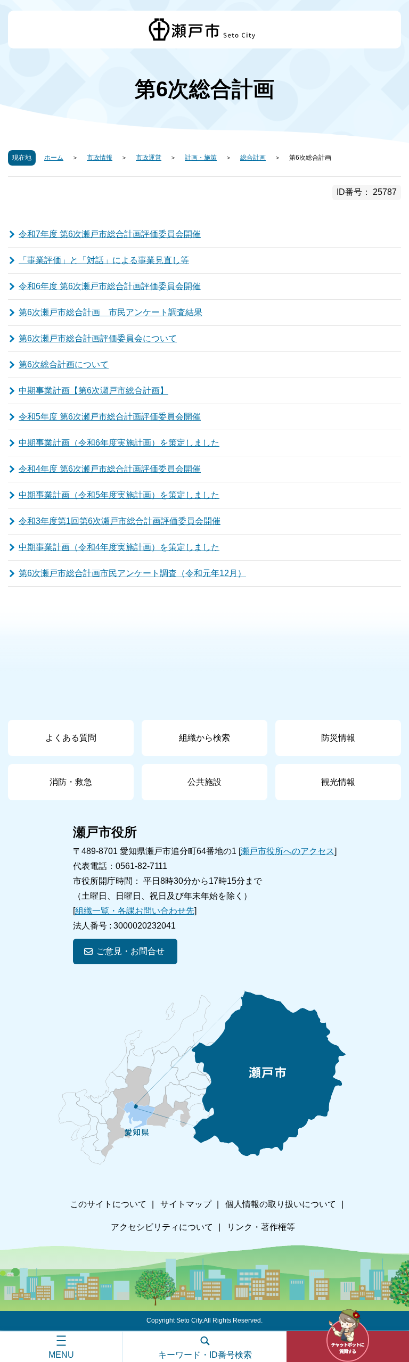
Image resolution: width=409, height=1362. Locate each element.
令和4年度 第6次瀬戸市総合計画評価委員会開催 (110, 468)
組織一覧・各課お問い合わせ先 (134, 910)
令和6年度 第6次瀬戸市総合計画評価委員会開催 (110, 286)
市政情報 (99, 157)
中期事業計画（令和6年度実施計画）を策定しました (119, 442)
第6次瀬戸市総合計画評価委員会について (98, 338)
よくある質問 (70, 737)
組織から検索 (204, 737)
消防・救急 (71, 781)
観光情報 (338, 781)
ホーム (53, 157)
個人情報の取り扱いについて (280, 1204)
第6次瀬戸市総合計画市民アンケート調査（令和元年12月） (132, 573)
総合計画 (253, 157)
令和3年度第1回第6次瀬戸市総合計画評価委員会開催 (119, 521)
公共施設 (204, 781)
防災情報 (338, 737)
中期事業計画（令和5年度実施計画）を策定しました (119, 494)
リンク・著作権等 (261, 1227)
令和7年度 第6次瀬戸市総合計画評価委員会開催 (110, 234)
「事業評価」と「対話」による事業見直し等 (104, 260)
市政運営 (148, 157)
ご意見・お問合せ (130, 951)
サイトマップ (185, 1204)
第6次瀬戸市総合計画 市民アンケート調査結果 (110, 312)
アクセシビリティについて (162, 1227)
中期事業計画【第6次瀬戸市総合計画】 (93, 390)
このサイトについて (108, 1204)
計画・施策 (201, 157)
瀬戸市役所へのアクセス (287, 851)
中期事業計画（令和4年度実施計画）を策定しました (119, 547)
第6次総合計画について (64, 364)
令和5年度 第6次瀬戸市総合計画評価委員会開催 (110, 416)
